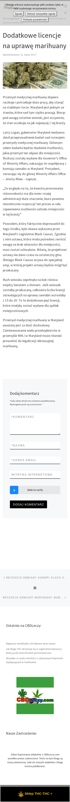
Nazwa (18, 445)
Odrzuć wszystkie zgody (41, 13)
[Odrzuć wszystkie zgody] (65, 13)
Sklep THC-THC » (38, 793)
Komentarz (22, 416)
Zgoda (18, 13)
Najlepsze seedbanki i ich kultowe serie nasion (30, 643)
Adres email (23, 460)
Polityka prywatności (35, 19)
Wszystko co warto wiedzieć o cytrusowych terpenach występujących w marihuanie (34, 660)
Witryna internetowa (32, 474)
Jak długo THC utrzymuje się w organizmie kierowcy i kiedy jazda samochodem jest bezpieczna (34, 650)
